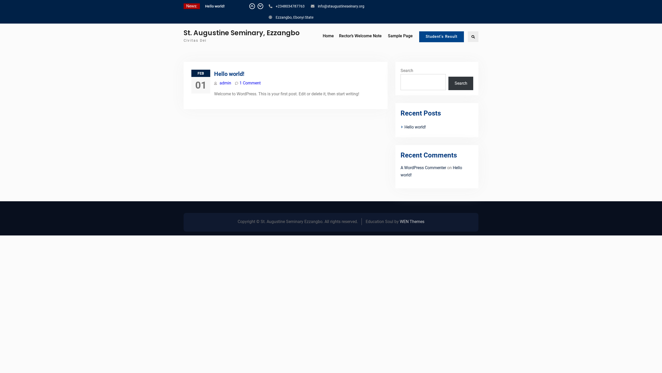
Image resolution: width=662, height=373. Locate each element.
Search (407, 70)
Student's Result (441, 36)
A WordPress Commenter (423, 167)
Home (328, 35)
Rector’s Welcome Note (360, 35)
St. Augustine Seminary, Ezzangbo (242, 33)
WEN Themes (412, 221)
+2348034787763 (290, 6)
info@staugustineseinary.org (341, 6)
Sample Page (400, 35)
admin (225, 83)
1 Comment (250, 83)
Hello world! (215, 6)
